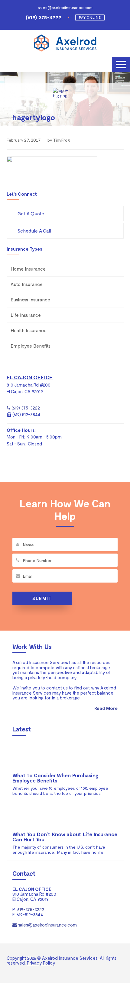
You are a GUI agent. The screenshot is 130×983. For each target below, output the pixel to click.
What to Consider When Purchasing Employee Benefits (55, 777)
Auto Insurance (27, 284)
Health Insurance (29, 330)
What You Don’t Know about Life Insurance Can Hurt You (64, 836)
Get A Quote (31, 213)
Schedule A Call (34, 230)
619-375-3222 (30, 909)
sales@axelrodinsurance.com (65, 7)
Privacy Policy (41, 962)
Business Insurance (30, 299)
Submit (42, 598)
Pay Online (90, 17)
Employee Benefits (30, 346)
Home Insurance (28, 268)
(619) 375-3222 (43, 17)
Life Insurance (26, 315)
